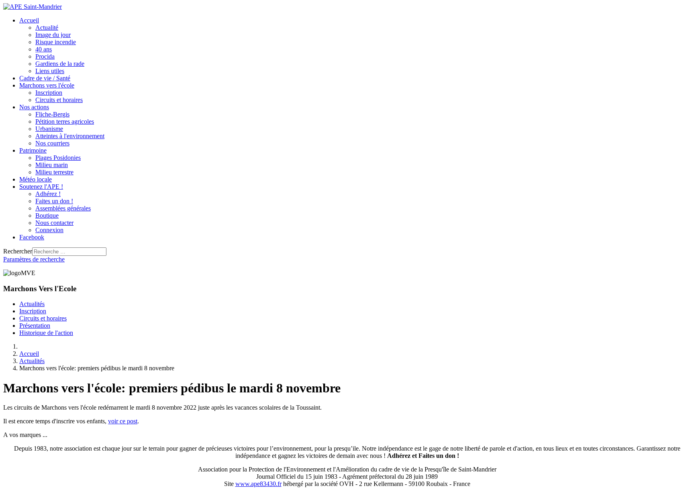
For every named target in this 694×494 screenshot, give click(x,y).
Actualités (32, 303)
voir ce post (122, 421)
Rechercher (17, 251)
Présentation (34, 325)
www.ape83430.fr (258, 483)
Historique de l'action (46, 332)
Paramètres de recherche (34, 259)
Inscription (32, 311)
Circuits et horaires (43, 318)
